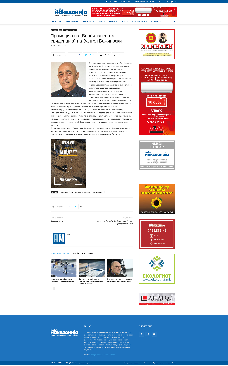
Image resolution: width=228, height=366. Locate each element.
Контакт (174, 363)
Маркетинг (138, 363)
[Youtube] (175, 1)
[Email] (80, 206)
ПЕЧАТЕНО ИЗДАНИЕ (141, 1)
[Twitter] (75, 206)
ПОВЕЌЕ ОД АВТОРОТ (82, 253)
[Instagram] (171, 1)
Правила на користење (161, 363)
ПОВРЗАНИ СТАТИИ (60, 253)
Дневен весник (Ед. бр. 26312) (80, 192)
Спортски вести (57, 221)
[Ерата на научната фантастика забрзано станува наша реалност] (63, 268)
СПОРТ (123, 21)
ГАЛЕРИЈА (56, 21)
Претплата (147, 363)
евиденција (64, 192)
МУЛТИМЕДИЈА (138, 21)
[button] (174, 21)
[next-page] (55, 288)
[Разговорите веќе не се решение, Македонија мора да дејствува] (120, 268)
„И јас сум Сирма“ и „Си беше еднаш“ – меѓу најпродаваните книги (115, 222)
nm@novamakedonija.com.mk (103, 355)
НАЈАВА (160, 1)
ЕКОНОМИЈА (88, 21)
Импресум (128, 363)
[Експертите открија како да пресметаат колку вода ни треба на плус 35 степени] (92, 268)
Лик (60, 30)
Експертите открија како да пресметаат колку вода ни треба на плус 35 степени (91, 281)
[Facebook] (168, 1)
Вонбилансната (98, 192)
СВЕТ (101, 21)
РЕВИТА (152, 1)
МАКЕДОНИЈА (72, 21)
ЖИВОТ (112, 21)
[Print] (86, 206)
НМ (54, 45)
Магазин (82, 276)
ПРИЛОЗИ (154, 21)
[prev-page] (52, 288)
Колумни (111, 276)
